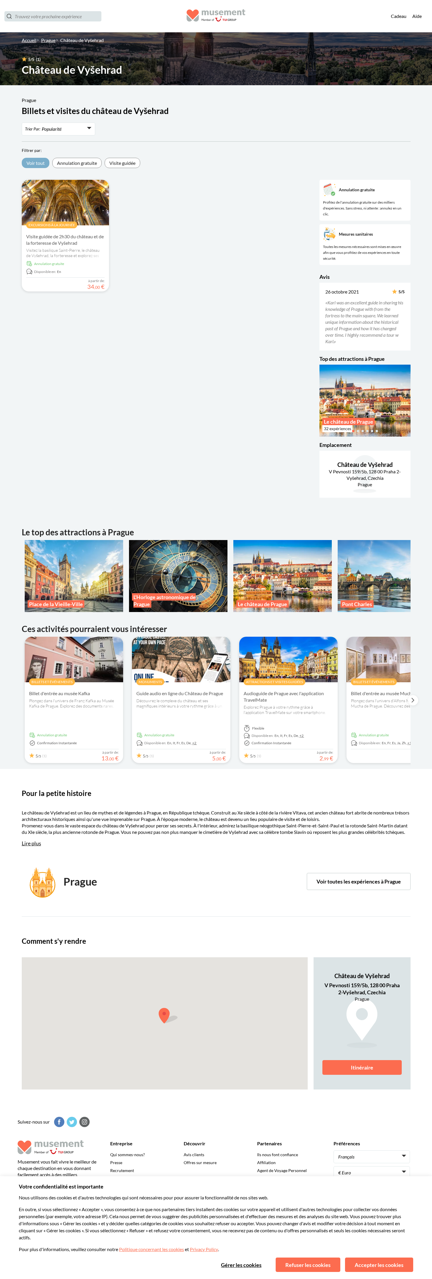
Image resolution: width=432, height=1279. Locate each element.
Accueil (29, 40)
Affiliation (266, 1162)
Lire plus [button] (31, 843)
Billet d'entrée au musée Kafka (59, 693)
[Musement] (216, 16)
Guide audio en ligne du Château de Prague (179, 693)
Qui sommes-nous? (127, 1154)
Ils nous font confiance (277, 1154)
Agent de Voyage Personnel (282, 1170)
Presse (116, 1162)
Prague (48, 40)
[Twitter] (71, 1122)
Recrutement (122, 1170)
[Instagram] (84, 1122)
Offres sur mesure (200, 1162)
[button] (323, 316)
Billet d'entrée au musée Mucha (382, 693)
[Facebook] (58, 1122)
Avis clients (194, 1154)
